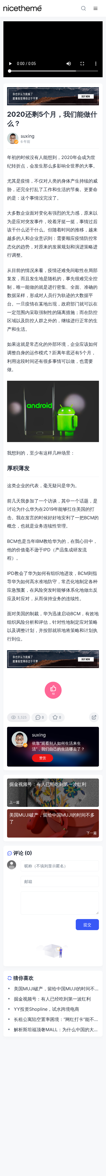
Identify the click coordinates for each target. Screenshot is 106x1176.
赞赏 (42, 758)
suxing (39, 735)
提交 (87, 924)
